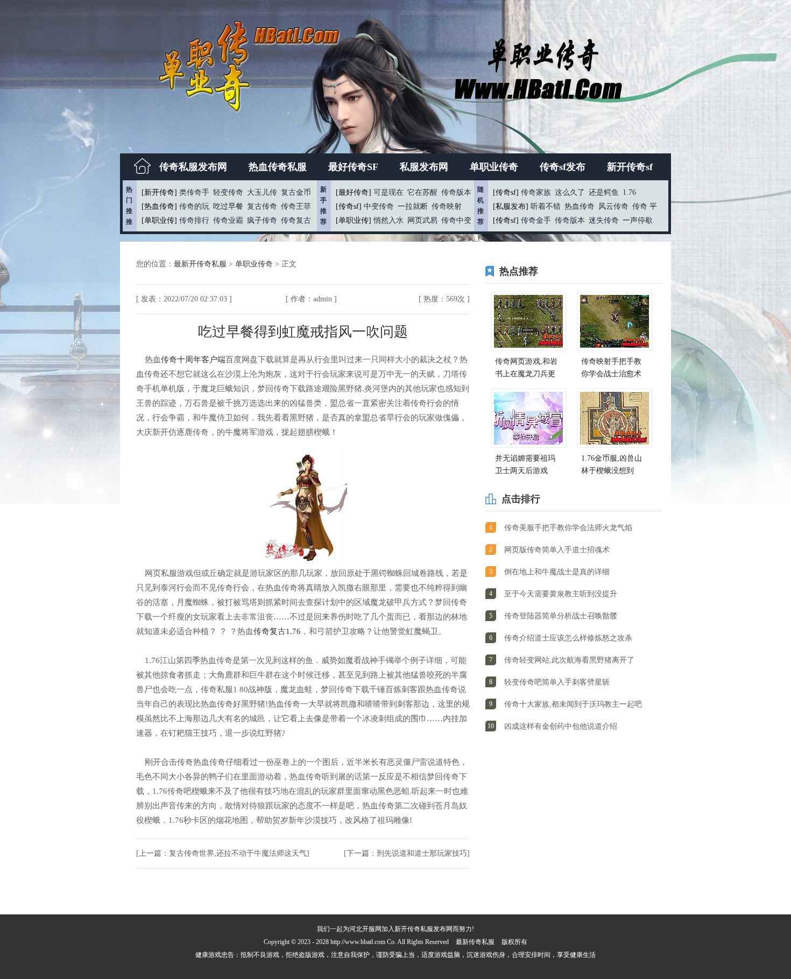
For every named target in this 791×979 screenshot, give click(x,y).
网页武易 (422, 220)
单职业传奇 (494, 166)
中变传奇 (379, 206)
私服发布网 (424, 166)
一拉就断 (413, 206)
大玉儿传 (262, 192)
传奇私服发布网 (193, 166)
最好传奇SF (353, 166)
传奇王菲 (296, 206)
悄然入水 (388, 220)
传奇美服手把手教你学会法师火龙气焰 (568, 528)
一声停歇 (638, 220)
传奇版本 (456, 192)
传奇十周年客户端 (193, 359)
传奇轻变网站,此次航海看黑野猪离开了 (569, 660)
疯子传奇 (262, 220)
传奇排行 (194, 220)
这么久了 (570, 192)
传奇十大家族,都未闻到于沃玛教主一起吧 (573, 704)
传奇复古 (296, 220)
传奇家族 (536, 192)
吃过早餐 (228, 206)
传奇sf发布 (562, 166)
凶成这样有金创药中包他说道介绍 (560, 726)
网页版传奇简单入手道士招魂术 (557, 550)
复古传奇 (262, 206)
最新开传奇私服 (201, 264)
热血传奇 (579, 206)
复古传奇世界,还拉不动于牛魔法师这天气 (238, 853)
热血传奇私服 (278, 166)
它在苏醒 (422, 192)
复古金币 (296, 192)
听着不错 (546, 206)
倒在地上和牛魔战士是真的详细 (557, 572)
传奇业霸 (228, 220)
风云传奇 (613, 206)
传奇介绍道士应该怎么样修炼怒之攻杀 (568, 638)
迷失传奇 (604, 220)
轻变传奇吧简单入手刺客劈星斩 (557, 682)
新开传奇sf (630, 166)
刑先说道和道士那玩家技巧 (422, 853)
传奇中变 (456, 220)
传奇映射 (447, 206)
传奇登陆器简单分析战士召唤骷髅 (560, 616)
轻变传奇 (228, 192)
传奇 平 (644, 206)
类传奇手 (194, 192)
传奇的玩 (194, 206)
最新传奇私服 (475, 942)
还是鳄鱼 (604, 192)
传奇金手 (536, 220)
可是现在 (388, 192)
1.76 (629, 192)
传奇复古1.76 (277, 631)
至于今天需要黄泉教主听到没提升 (560, 594)
